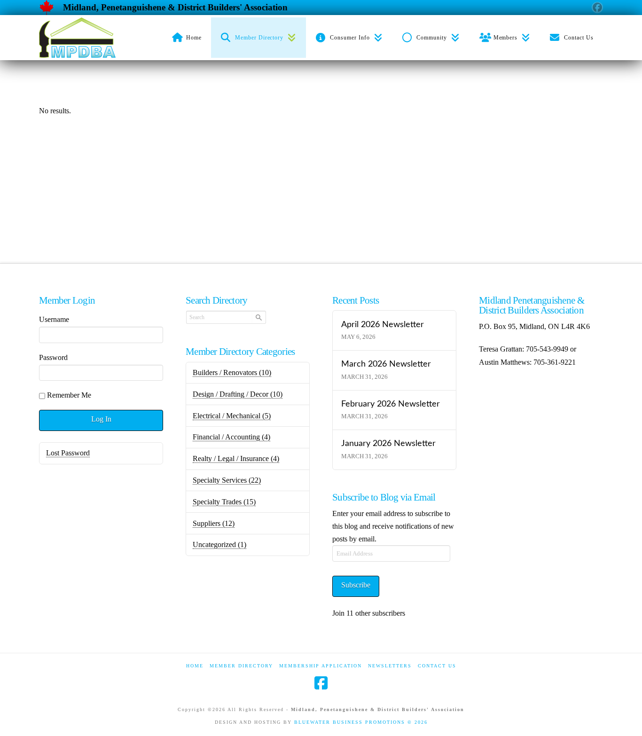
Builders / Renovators (232, 372)
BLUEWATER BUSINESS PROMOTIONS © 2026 (361, 722)
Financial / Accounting (231, 437)
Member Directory (241, 665)
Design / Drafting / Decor (237, 394)
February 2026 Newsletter (390, 404)
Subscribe (355, 585)
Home (195, 665)
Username (54, 319)
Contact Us (437, 665)
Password (53, 357)
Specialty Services (227, 480)
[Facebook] (321, 682)
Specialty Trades (224, 502)
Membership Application (320, 665)
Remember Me (69, 395)
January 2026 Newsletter (388, 443)
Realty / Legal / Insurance (236, 458)
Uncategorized (219, 544)
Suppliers (214, 523)
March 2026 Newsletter (386, 364)
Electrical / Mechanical (232, 416)
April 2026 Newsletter (382, 325)
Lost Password (68, 453)
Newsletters (390, 665)
